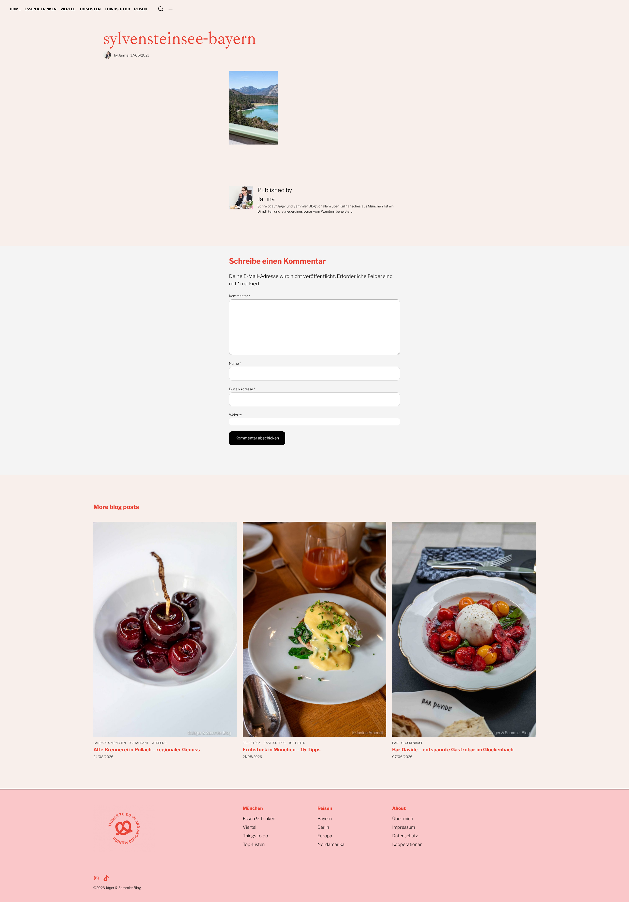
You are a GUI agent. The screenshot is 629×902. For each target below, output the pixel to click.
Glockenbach (412, 743)
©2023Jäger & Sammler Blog (117, 888)
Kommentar (239, 296)
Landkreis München (109, 743)
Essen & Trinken (259, 818)
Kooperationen (407, 844)
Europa (324, 835)
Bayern (324, 818)
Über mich (402, 818)
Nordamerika (330, 844)
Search (161, 9)
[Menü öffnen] (170, 9)
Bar (395, 743)
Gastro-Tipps (274, 743)
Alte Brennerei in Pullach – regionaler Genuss (146, 749)
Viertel (249, 827)
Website (235, 415)
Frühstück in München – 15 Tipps (282, 749)
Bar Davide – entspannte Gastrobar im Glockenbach (453, 749)
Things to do (255, 835)
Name (235, 363)
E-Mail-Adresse (242, 389)
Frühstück (251, 743)
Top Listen (296, 743)
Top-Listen (254, 844)
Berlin (323, 827)
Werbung (159, 743)
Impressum (403, 827)
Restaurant (139, 743)
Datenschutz (405, 835)
